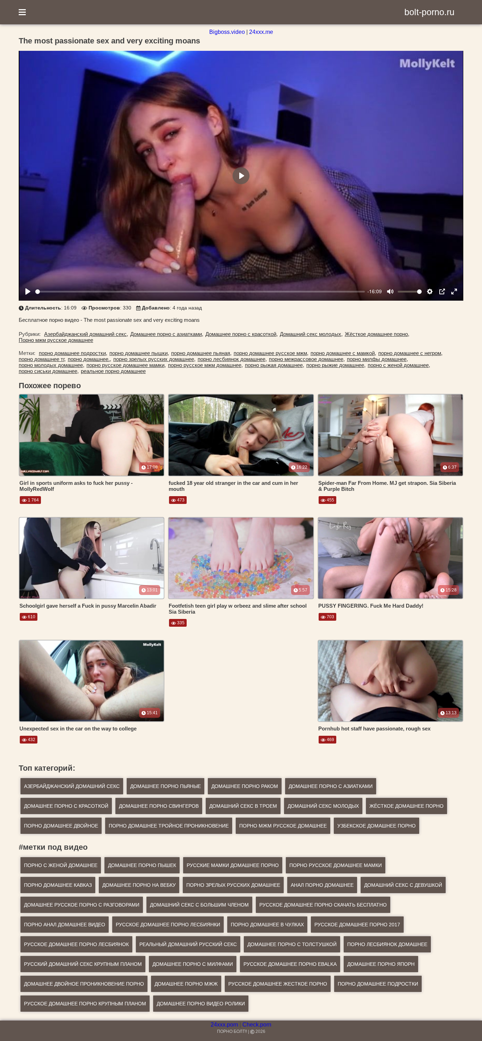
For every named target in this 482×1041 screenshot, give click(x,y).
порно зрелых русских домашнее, (154, 359)
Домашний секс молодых (323, 806)
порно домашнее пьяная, (201, 353)
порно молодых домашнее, (51, 365)
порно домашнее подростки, (73, 353)
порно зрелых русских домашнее (233, 885)
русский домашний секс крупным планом (83, 964)
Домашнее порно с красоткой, (241, 334)
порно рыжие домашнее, (336, 365)
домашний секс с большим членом (199, 905)
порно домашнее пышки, (139, 353)
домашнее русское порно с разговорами (81, 905)
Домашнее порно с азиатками (331, 786)
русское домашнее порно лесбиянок (76, 944)
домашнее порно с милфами (192, 964)
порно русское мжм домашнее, (205, 365)
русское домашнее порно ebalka (290, 964)
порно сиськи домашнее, (49, 371)
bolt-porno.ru (429, 12)
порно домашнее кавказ (58, 885)
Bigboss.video (227, 32)
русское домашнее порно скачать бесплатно (323, 905)
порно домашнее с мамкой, (343, 353)
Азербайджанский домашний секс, (86, 334)
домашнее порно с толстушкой (292, 944)
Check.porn (256, 1025)
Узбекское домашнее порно (376, 826)
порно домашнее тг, (42, 359)
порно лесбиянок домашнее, (232, 359)
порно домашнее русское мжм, (271, 353)
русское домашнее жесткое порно (277, 984)
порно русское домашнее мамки (335, 865)
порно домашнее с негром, (410, 353)
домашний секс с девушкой (403, 885)
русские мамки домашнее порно (233, 865)
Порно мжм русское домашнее (56, 340)
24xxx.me (261, 32)
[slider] (200, 291)
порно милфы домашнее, (377, 359)
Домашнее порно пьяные (165, 786)
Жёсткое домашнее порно (406, 806)
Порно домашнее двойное (61, 826)
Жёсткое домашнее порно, (377, 334)
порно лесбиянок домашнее (387, 944)
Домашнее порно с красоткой (66, 806)
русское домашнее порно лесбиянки (168, 924)
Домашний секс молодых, (311, 334)
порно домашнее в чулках (267, 924)
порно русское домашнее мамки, (126, 365)
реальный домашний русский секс (188, 944)
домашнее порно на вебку (139, 885)
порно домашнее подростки (378, 984)
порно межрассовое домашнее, (307, 359)
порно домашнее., (89, 359)
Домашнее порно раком (244, 786)
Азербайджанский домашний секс (72, 786)
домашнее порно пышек (142, 865)
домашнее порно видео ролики (201, 1003)
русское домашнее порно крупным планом (85, 1003)
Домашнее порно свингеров (159, 806)
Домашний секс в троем (243, 806)
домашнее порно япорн (381, 964)
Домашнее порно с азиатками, (166, 334)
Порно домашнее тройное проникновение (169, 826)
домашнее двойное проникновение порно (84, 984)
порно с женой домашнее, (399, 365)
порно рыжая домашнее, (274, 365)
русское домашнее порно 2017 (357, 924)
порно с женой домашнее (60, 865)
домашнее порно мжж (186, 984)
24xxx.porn (224, 1025)
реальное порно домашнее (113, 371)
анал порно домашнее (322, 885)
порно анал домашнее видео (64, 924)
